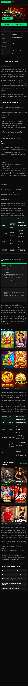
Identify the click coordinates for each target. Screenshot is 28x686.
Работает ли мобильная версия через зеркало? (13, 584)
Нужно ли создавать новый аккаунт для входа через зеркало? (13, 579)
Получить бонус (7, 18)
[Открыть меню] (13, 2)
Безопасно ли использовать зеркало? (13, 574)
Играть (7, 339)
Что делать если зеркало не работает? (13, 570)
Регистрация (5, 1)
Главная (2, 4)
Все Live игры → (23, 463)
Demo (7, 342)
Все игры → (24, 329)
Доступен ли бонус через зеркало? (13, 588)
